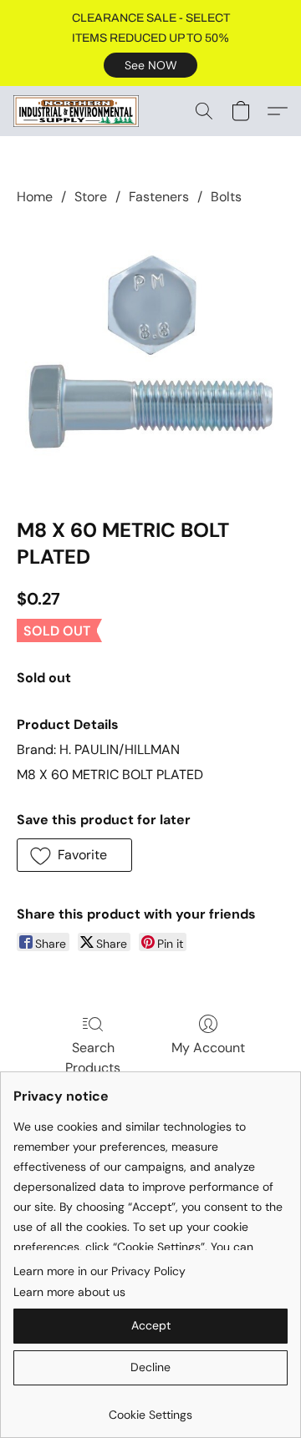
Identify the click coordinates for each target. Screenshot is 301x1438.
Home (35, 196)
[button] (150, 65)
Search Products (92, 1057)
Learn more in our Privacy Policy (99, 1271)
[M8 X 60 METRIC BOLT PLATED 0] (150, 358)
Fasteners (159, 196)
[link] (150, 1408)
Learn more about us (69, 1291)
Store (90, 196)
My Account (208, 1047)
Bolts (226, 196)
